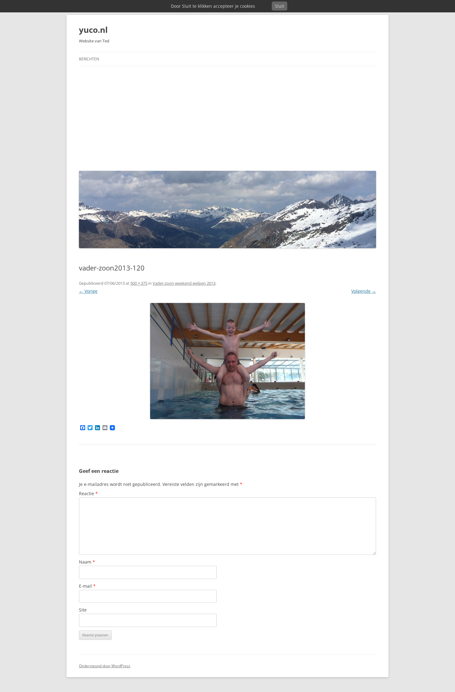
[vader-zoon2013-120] (227, 361)
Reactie (88, 493)
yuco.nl (93, 29)
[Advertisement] (227, 117)
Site (83, 610)
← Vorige (88, 291)
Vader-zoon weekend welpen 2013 (184, 283)
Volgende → (363, 291)
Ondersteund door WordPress (104, 665)
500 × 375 (138, 283)
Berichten (89, 59)
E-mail (87, 586)
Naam (87, 562)
